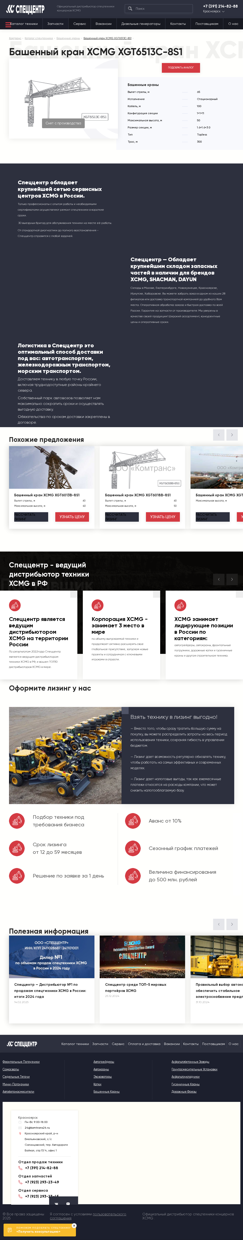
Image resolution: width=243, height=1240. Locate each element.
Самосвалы (11, 1069)
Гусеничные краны (186, 1084)
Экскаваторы (102, 1076)
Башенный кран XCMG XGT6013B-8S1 (46, 495)
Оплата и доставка (144, 1044)
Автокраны (101, 1069)
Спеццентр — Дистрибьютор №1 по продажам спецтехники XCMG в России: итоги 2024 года (50, 990)
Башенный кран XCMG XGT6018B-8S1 (138, 495)
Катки (97, 1084)
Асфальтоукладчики (186, 1076)
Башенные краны (106, 1091)
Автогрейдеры (103, 1062)
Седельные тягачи (16, 1076)
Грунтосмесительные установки (194, 1069)
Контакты (178, 24)
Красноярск (211, 11)
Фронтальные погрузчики (21, 1062)
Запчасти (55, 24)
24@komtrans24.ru (37, 1127)
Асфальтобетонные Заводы (190, 1062)
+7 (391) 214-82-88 (220, 6)
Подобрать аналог (181, 67)
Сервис (79, 24)
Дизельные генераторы (141, 24)
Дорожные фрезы (184, 1091)
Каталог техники (24, 24)
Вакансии (104, 24)
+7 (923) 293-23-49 (42, 1182)
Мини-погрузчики (16, 1084)
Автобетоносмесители (18, 1091)
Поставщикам (207, 24)
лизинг (24, 517)
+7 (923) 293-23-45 (42, 1196)
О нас (233, 24)
